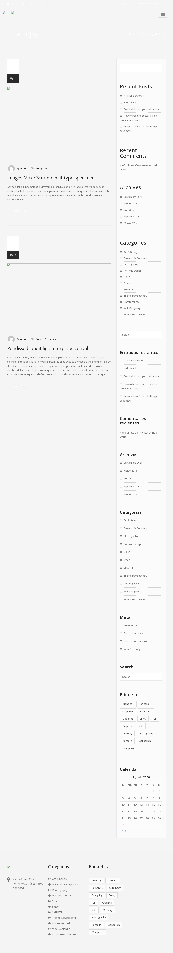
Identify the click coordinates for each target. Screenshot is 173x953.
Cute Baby (146, 711)
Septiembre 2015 (133, 216)
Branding (127, 703)
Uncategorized (132, 301)
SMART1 (128, 289)
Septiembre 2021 (133, 196)
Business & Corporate (136, 258)
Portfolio (127, 740)
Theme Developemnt (135, 295)
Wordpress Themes (134, 314)
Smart (127, 283)
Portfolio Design (133, 270)
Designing (127, 718)
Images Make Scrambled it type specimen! (51, 178)
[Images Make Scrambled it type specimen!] (59, 124)
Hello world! (130, 102)
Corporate (128, 711)
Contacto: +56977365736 (141, 3)
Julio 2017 (129, 210)
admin (24, 168)
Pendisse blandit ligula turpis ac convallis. (50, 348)
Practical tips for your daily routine (142, 109)
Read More (20, 210)
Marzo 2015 (130, 223)
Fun (47, 168)
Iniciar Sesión (131, 625)
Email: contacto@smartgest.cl (29, 3)
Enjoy (39, 168)
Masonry (127, 733)
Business (144, 703)
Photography (131, 264)
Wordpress (128, 748)
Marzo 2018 (130, 203)
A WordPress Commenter (134, 165)
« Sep (123, 830)
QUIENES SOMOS (133, 96)
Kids (141, 726)
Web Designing (132, 308)
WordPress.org (132, 649)
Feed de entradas (133, 633)
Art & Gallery (131, 252)
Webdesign (145, 740)
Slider (127, 277)
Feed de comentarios (135, 641)
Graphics (50, 339)
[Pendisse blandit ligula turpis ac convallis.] (59, 298)
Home (132, 34)
